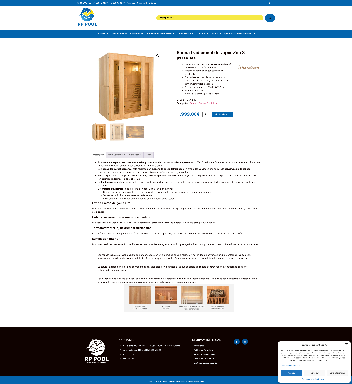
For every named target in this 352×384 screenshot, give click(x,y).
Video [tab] (148, 154)
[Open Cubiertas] (208, 33)
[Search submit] (270, 18)
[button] (346, 345)
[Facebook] (269, 3)
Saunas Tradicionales (209, 103)
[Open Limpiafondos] (126, 33)
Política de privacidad (310, 379)
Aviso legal (324, 379)
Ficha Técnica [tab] (135, 154)
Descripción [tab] (98, 154)
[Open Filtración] (107, 33)
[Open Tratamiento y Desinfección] (174, 33)
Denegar (314, 372)
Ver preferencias (337, 372)
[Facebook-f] (237, 342)
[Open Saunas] (220, 33)
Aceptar (291, 372)
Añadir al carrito (223, 114)
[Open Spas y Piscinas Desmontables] (255, 33)
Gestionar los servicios (291, 365)
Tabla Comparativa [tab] (116, 154)
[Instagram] (273, 3)
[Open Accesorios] (142, 33)
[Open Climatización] (193, 33)
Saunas (193, 103)
